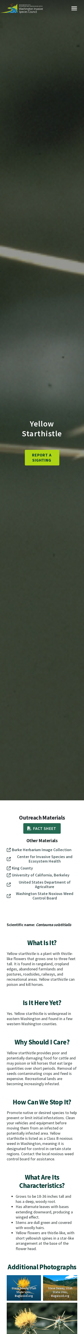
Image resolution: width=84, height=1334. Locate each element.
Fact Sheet (44, 828)
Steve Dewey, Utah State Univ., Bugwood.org (24, 1292)
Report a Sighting (42, 457)
